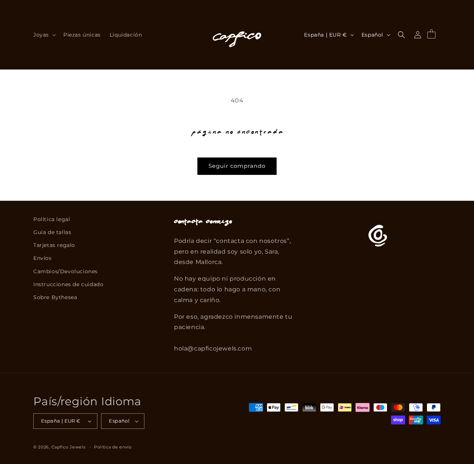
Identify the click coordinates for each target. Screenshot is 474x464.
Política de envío (113, 447)
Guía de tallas (52, 232)
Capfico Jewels (68, 447)
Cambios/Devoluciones (65, 271)
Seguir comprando (237, 165)
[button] (44, 35)
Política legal (51, 219)
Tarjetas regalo (54, 245)
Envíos (42, 258)
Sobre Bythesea (55, 297)
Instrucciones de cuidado (68, 284)
